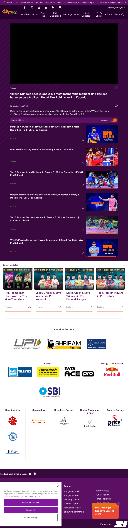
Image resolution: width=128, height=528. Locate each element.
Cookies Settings (30, 517)
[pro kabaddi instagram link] (39, 7)
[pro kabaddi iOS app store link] (46, 7)
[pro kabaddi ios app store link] (31, 474)
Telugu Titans (102, 502)
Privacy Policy (34, 496)
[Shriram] (27, 344)
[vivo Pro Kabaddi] (10, 12)
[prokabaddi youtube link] (60, 7)
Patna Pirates (102, 490)
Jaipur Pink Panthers (74, 511)
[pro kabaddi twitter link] (32, 7)
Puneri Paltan (102, 494)
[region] (31, 504)
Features (8, 307)
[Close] (57, 486)
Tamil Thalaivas (103, 498)
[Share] (116, 106)
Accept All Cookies (30, 502)
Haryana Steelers (72, 507)
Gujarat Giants (71, 503)
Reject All (30, 510)
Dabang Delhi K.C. (73, 499)
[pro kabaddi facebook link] (24, 7)
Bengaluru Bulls (72, 491)
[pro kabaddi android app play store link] (53, 7)
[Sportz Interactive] (120, 523)
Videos (13, 88)
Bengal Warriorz (72, 495)
